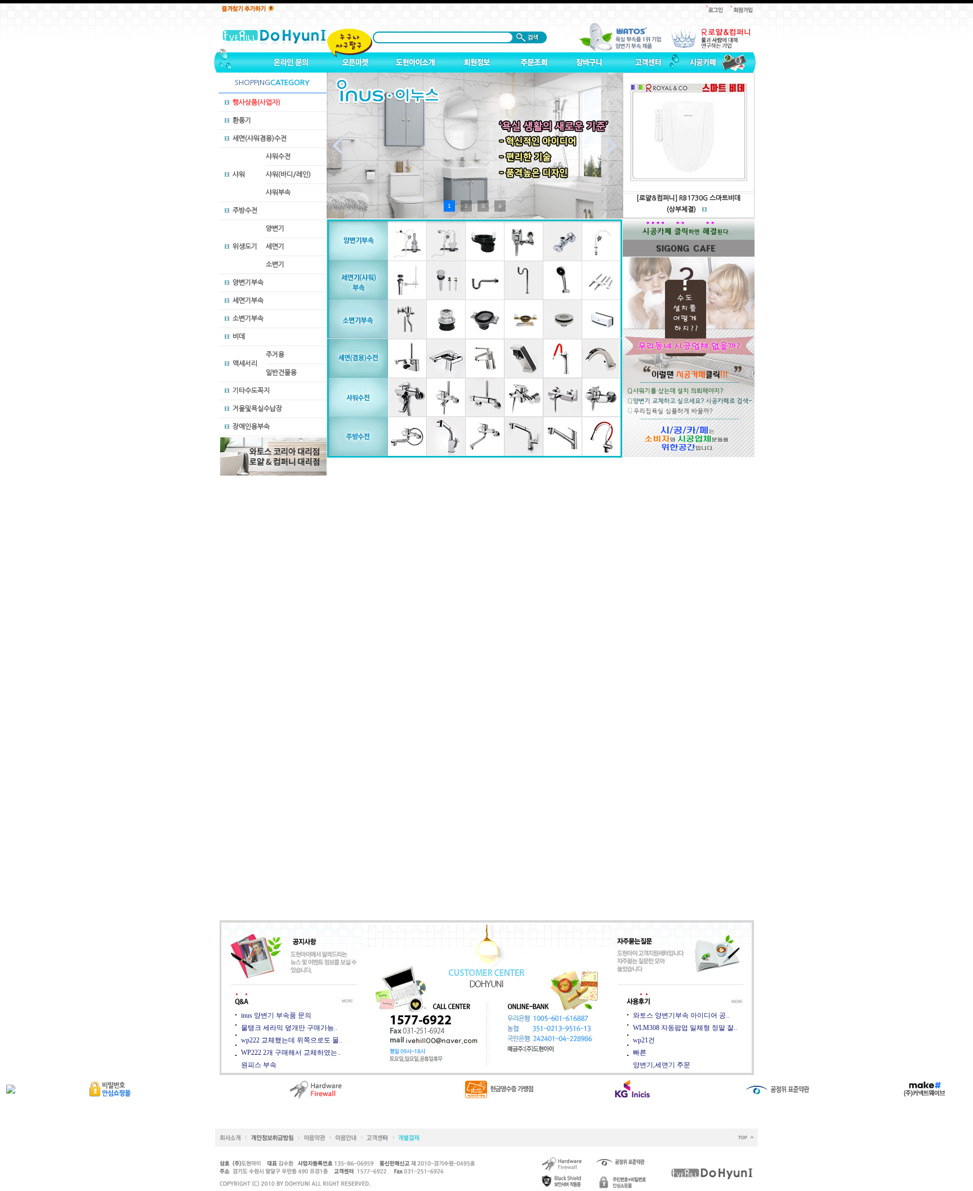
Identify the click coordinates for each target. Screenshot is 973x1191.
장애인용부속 (251, 426)
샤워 (239, 174)
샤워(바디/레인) (288, 174)
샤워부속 (278, 192)
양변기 (275, 228)
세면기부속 (248, 300)
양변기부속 (248, 282)
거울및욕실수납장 (257, 408)
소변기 (275, 264)
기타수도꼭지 (251, 390)
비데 (239, 336)
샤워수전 (278, 156)
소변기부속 (248, 318)
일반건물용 (281, 372)
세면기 (275, 246)
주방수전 (245, 210)
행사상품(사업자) (256, 102)
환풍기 (242, 120)
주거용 (275, 354)
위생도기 (245, 246)
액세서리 (245, 363)
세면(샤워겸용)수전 (260, 138)
